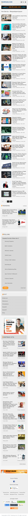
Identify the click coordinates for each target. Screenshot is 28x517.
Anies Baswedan (8, 283)
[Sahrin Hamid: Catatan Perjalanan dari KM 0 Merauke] (21, 393)
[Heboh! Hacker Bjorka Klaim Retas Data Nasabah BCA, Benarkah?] (6, 165)
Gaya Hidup (14, 18)
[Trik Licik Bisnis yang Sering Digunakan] (6, 17)
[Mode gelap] (23, 2)
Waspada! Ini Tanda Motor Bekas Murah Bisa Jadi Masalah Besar (19, 75)
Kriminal (14, 29)
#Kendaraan (5, 301)
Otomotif (14, 77)
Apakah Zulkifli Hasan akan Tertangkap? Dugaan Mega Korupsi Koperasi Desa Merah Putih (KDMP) (10, 354)
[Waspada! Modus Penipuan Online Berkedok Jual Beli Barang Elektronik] (6, 67)
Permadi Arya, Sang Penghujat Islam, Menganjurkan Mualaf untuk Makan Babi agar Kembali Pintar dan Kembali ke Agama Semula (10, 404)
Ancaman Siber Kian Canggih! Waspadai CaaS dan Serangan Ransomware (19, 92)
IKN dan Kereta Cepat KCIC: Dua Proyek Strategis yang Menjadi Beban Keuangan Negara (10, 446)
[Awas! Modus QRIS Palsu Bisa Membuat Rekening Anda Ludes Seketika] (6, 147)
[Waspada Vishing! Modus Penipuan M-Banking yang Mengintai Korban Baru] (6, 129)
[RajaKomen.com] (21, 502)
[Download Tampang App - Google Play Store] (14, 488)
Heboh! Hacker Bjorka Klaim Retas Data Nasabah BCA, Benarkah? (19, 164)
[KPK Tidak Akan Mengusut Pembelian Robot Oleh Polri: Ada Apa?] (21, 456)
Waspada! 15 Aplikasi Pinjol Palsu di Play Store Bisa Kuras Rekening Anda (19, 101)
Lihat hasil (23, 287)
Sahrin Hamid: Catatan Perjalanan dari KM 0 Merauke (8, 394)
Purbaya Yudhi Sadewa (10, 260)
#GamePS (4, 307)
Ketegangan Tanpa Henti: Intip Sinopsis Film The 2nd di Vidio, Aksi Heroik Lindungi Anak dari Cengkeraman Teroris (10, 222)
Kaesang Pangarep (9, 241)
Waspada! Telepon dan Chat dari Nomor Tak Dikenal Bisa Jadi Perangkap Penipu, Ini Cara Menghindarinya (19, 56)
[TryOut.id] (14, 508)
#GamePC (4, 310)
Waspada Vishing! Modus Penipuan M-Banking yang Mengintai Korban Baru (18, 128)
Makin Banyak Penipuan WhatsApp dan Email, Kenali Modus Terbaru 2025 (19, 137)
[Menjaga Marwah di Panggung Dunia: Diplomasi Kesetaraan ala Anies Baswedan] (21, 364)
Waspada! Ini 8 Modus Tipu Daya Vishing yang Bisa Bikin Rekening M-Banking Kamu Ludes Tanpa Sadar (19, 35)
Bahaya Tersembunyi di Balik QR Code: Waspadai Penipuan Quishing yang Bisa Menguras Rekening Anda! (18, 46)
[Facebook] (14, 481)
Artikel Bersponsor (14, 492)
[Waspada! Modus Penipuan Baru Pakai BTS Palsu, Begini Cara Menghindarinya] (6, 84)
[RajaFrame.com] (14, 502)
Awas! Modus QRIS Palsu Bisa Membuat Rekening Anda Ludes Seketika (18, 146)
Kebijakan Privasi (13, 494)
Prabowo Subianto (9, 278)
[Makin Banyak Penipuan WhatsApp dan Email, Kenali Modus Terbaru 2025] (6, 138)
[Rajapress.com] (14, 505)
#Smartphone (5, 304)
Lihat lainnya (23, 464)
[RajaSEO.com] (20, 505)
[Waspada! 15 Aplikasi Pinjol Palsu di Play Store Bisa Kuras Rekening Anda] (6, 102)
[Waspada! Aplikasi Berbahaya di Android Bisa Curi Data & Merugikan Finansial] (6, 120)
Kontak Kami (21, 494)
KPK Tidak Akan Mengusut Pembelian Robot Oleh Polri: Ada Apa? (10, 456)
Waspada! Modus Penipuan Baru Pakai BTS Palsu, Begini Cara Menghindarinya (19, 83)
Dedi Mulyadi (8, 264)
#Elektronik (5, 298)
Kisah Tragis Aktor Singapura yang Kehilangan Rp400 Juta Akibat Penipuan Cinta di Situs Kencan (19, 183)
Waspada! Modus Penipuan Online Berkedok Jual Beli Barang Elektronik (19, 66)
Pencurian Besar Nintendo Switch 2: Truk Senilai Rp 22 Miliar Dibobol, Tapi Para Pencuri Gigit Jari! (19, 25)
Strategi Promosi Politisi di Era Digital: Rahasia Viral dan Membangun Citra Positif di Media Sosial (10, 426)
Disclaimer (6, 494)
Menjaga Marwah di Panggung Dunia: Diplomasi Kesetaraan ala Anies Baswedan (10, 364)
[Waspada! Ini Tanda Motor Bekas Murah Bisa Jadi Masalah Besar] (6, 76)
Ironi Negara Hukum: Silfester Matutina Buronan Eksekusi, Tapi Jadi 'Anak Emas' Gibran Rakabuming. (10, 383)
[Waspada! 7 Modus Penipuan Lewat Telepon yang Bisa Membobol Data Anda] (6, 156)
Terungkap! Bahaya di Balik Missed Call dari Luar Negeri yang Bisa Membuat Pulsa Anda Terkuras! (19, 173)
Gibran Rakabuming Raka (10, 269)
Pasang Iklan (22, 492)
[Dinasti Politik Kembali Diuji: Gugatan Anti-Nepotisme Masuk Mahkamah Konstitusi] (21, 374)
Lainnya (25, 205)
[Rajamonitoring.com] (7, 505)
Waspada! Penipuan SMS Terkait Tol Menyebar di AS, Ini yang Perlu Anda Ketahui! (19, 192)
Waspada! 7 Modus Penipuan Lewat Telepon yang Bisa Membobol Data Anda (19, 155)
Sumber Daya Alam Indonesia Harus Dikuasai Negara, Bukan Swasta (10, 437)
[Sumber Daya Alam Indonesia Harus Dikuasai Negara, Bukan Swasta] (21, 436)
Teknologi (14, 38)
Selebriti (14, 186)
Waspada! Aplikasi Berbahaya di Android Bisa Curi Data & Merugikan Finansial (18, 119)
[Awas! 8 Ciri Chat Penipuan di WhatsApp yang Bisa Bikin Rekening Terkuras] (6, 111)
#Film (3, 312)
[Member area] (21, 2)
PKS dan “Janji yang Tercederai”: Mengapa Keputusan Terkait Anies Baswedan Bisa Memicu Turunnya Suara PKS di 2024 (10, 416)
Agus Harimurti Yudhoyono (11, 273)
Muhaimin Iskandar (9, 250)
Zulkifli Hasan (8, 255)
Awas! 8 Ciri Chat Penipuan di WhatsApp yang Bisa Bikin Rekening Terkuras (19, 110)
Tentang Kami (6, 492)
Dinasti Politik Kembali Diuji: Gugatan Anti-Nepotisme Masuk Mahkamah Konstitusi (9, 373)
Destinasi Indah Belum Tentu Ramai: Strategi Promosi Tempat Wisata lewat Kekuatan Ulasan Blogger (9, 344)
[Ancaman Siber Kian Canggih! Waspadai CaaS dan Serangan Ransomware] (6, 93)
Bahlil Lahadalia (8, 246)
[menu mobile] (25, 2)
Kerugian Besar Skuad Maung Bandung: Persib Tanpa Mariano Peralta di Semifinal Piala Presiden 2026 (9, 211)
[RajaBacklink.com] (7, 502)
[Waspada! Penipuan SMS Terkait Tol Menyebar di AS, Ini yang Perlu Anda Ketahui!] (6, 193)
